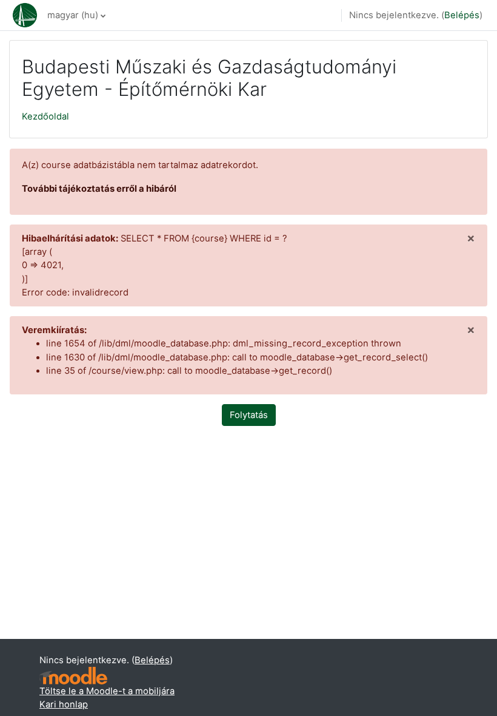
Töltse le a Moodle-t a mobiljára (107, 691)
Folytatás (249, 415)
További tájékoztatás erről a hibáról (99, 188)
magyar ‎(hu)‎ (72, 15)
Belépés (461, 15)
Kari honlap (63, 704)
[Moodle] (73, 675)
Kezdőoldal (45, 116)
